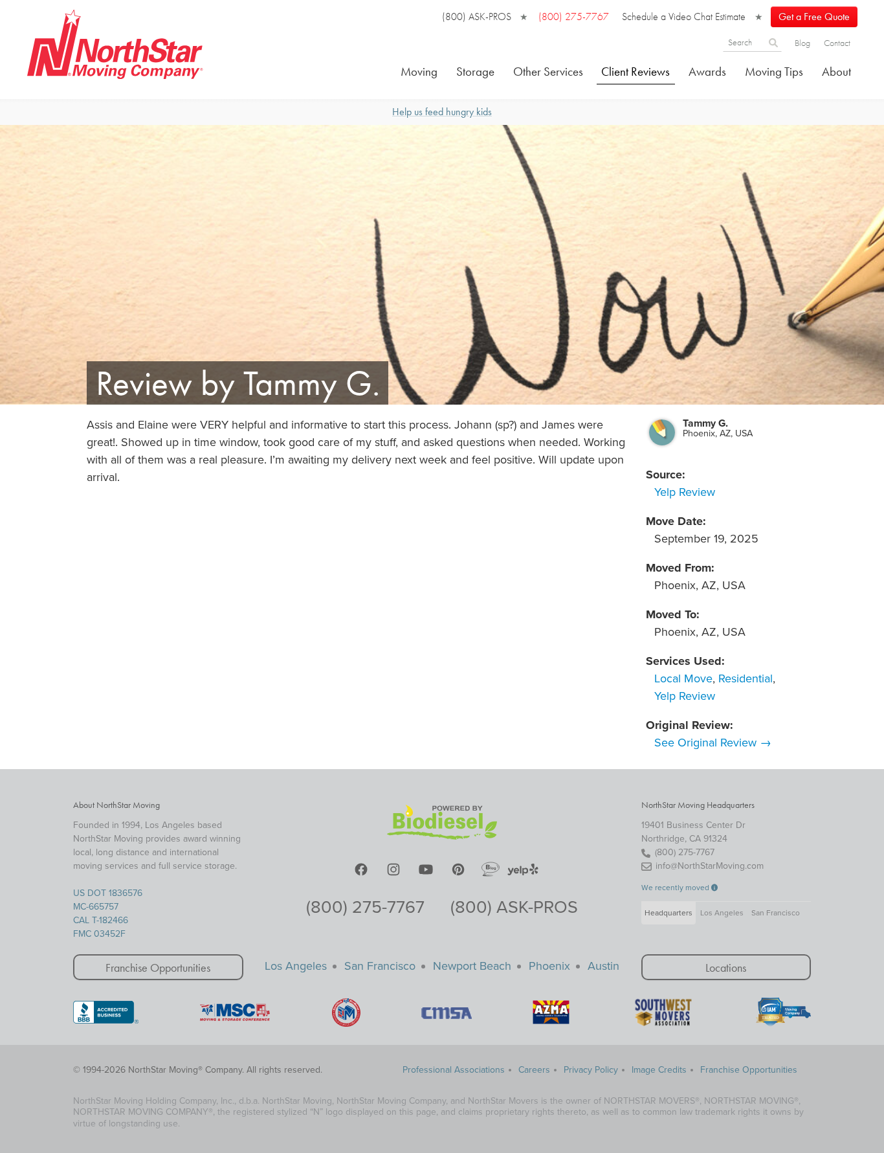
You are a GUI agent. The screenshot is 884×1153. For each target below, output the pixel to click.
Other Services (548, 71)
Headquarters (668, 912)
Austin (603, 966)
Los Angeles (722, 912)
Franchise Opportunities (157, 967)
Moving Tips (774, 71)
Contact (837, 43)
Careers (534, 1069)
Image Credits (659, 1069)
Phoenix (549, 966)
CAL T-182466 (100, 920)
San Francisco (775, 912)
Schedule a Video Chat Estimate (684, 16)
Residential (745, 678)
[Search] (774, 42)
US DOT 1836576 (107, 893)
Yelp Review (684, 492)
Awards (707, 71)
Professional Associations (454, 1069)
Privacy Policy (591, 1069)
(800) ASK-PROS (476, 16)
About (836, 71)
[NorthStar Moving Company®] (115, 42)
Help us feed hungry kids (442, 111)
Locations (725, 967)
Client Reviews (635, 71)
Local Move (683, 678)
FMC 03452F (99, 933)
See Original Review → (712, 742)
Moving (419, 71)
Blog (802, 43)
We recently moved (676, 887)
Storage (475, 71)
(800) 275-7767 (365, 907)
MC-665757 (95, 906)
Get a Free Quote (814, 16)
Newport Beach (472, 966)
